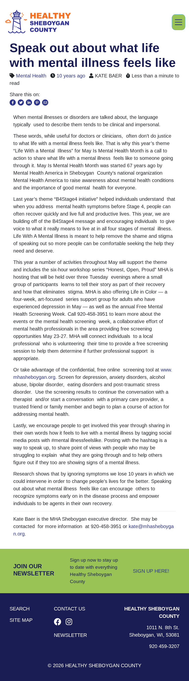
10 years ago (71, 75)
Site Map (21, 620)
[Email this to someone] (45, 102)
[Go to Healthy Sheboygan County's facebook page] (58, 622)
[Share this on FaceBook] (13, 102)
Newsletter (70, 635)
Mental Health (31, 75)
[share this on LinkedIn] (29, 102)
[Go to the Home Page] (38, 22)
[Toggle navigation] (179, 22)
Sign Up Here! (151, 571)
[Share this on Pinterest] (37, 102)
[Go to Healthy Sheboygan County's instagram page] (69, 622)
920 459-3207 (164, 646)
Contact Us (69, 608)
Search (20, 608)
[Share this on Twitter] (21, 102)
